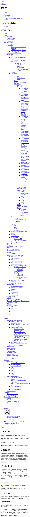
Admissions (10, 45)
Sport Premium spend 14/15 (25, 170)
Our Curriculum (15, 56)
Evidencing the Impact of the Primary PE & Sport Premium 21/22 (25, 119)
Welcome (9, 36)
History (16, 218)
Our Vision (20, 85)
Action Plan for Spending (20, 277)
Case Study (25, 185)
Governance (7, 392)
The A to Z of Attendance (17, 345)
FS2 (12, 308)
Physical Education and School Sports (14, 18)
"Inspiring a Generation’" (20, 240)
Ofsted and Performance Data (15, 247)
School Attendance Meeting (21, 338)
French (16, 81)
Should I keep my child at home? (19, 343)
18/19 (22, 196)
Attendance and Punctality (14, 53)
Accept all (10, 445)
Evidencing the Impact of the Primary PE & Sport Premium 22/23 (25, 104)
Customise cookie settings (20, 445)
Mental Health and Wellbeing (15, 246)
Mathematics (14, 61)
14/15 (25, 181)
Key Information (8, 14)
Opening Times (11, 351)
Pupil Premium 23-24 (16, 258)
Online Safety (14, 295)
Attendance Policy (15, 323)
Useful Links (17, 70)
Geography (17, 221)
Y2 (11, 311)
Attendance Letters (19, 336)
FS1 (12, 307)
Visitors (9, 304)
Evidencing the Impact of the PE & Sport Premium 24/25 (25, 90)
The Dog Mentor (11, 44)
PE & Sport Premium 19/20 (25, 146)
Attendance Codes (19, 329)
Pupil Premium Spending (20, 267)
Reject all (3, 445)
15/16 (25, 180)
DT (15, 227)
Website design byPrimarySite (12, 424)
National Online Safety (17, 287)
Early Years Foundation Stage (18, 57)
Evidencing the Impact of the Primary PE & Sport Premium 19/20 (25, 141)
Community (10, 346)
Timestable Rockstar (22, 69)
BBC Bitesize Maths (16, 388)
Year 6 (12, 374)
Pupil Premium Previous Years (19, 265)
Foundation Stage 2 (16, 366)
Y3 (11, 312)
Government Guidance (17, 342)
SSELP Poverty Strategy (13, 299)
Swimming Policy (23, 214)
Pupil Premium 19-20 (16, 264)
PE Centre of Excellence (13, 250)
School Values (11, 296)
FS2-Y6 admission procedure (18, 51)
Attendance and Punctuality (14, 320)
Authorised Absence (19, 332)
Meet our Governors (12, 394)
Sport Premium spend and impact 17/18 (25, 160)
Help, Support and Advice (14, 376)
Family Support (11, 348)
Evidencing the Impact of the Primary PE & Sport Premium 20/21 (25, 134)
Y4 (11, 314)
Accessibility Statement (13, 416)
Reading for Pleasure (19, 60)
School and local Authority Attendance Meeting (21, 340)
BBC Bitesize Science (16, 386)
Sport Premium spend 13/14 (25, 173)
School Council (11, 391)
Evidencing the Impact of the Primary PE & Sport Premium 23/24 (25, 97)
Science (13, 72)
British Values (21, 78)
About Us (6, 35)
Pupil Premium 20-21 (16, 262)
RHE (18, 79)
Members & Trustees (12, 402)
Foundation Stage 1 (16, 364)
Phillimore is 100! (12, 305)
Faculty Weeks (14, 237)
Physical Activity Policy (25, 211)
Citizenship (7, 16)
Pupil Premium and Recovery (15, 255)
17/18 (22, 197)
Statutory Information (13, 401)
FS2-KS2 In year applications (18, 50)
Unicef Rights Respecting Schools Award (18, 301)
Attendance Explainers (17, 327)
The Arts (13, 224)
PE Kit (6, 19)
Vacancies (10, 41)
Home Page (4, 4)
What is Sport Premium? (24, 149)
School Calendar (11, 352)
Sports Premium (21, 87)
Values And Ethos (12, 302)
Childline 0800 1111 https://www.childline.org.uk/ (18, 379)
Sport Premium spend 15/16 (25, 167)
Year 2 (12, 369)
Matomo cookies (9, 485)
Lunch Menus (11, 349)
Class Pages (10, 361)
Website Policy (11, 419)
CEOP (12, 293)
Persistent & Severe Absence (21, 335)
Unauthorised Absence (20, 333)
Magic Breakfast (11, 244)
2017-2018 (20, 268)
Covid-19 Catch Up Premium (18, 283)
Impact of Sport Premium (25, 176)
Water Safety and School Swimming (22, 188)
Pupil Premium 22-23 (16, 259)
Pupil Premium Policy (16, 278)
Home (5, 12)
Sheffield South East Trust (11, 397)
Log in (2, 3)
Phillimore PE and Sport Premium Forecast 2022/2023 (24, 112)
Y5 (11, 315)
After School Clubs (22, 206)
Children (6, 360)
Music (15, 228)
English (13, 58)
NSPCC (13, 290)
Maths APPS (20, 67)
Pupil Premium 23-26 (16, 256)
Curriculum (7, 15)
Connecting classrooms (17, 242)
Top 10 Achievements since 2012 (24, 193)
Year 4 (12, 371)
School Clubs (10, 354)
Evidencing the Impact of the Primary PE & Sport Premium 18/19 (25, 154)
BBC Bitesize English (16, 389)
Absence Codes (18, 330)
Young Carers (11, 358)
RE (15, 222)
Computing (17, 230)
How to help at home (19, 63)
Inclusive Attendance (16, 321)
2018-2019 (20, 270)
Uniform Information (12, 355)
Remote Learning (15, 236)
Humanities (14, 216)
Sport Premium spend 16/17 (25, 164)
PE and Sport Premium (13, 249)
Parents (6, 318)
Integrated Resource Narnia (18, 363)
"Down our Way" (18, 239)
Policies (19, 208)
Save (15, 515)
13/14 (25, 182)
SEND (9, 298)
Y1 (11, 309)
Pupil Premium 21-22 (16, 261)
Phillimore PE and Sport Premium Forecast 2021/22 (24, 126)
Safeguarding (10, 284)
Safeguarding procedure (17, 286)
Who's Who (10, 39)
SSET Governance (12, 395)
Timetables (20, 64)
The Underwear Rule (16, 377)
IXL (18, 66)
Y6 (11, 317)
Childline (13, 289)
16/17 (25, 178)
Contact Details (11, 38)
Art (15, 225)
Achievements (21, 190)
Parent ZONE (14, 292)
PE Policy (23, 209)
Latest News (10, 243)
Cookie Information (12, 417)
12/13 (22, 203)
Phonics (13, 234)
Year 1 (12, 367)
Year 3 (12, 370)
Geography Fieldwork (20, 219)
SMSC (16, 75)
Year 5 (12, 373)
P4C (18, 76)
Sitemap (6, 408)
